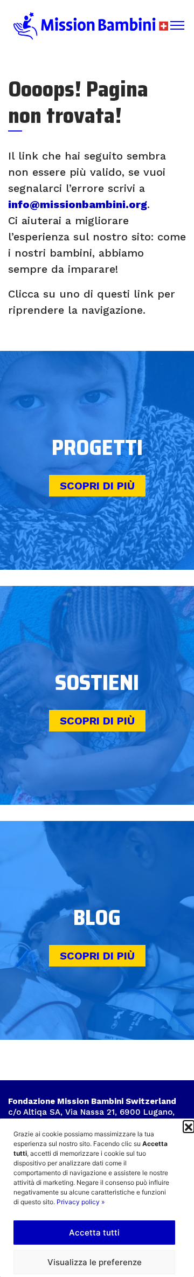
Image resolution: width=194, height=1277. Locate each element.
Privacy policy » (81, 1202)
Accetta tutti (94, 1232)
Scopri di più (97, 485)
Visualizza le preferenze (94, 1262)
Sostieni (97, 683)
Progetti (97, 448)
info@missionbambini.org (77, 204)
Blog (97, 918)
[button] (188, 1126)
